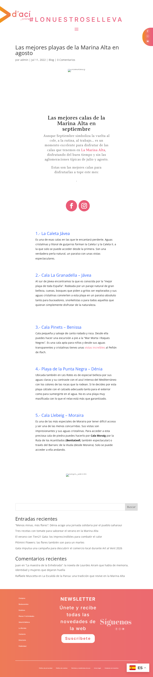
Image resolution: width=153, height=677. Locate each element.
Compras (22, 598)
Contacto (22, 634)
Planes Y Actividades (26, 616)
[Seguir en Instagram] (84, 205)
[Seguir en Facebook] (71, 205)
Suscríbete (78, 638)
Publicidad (22, 646)
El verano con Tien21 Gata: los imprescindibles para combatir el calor (58, 536)
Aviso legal (97, 668)
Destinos (22, 610)
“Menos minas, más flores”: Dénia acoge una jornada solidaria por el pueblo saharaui (68, 525)
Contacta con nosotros (111, 668)
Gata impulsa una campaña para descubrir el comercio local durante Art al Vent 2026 (68, 548)
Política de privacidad (45, 668)
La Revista (22, 628)
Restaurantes (23, 604)
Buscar (131, 507)
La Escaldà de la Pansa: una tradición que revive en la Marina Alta (83, 576)
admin (24, 60)
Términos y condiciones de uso (80, 668)
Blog (51, 60)
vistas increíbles (95, 347)
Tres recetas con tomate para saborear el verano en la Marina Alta (56, 531)
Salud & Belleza (24, 622)
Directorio (22, 640)
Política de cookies (62, 668)
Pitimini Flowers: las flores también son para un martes (49, 542)
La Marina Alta (93, 150)
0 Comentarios (66, 60)
